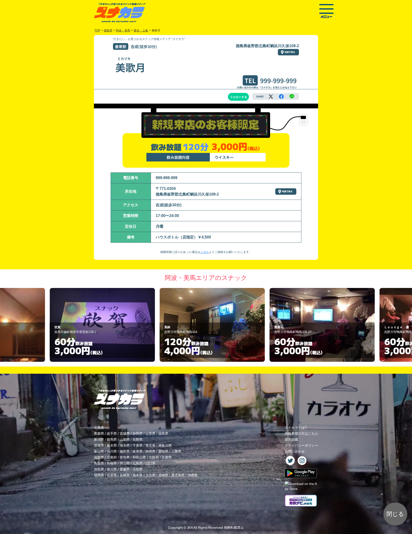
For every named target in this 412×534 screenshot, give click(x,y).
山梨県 (125, 439)
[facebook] (281, 96)
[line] (291, 96)
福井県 (125, 451)
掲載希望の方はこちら (301, 433)
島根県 (112, 463)
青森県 (99, 433)
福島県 (163, 433)
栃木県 (112, 445)
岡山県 (125, 463)
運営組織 (291, 439)
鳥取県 (99, 463)
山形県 (150, 433)
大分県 (150, 475)
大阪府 (154, 457)
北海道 (99, 427)
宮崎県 (163, 475)
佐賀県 (112, 475)
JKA (190, 527)
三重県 (176, 451)
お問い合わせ (295, 451)
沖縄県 (192, 475)
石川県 (112, 451)
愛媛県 (125, 469)
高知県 (138, 469)
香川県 (112, 469)
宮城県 (125, 433)
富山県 (99, 451)
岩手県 (112, 433)
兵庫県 (167, 457)
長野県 (138, 439)
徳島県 (99, 469)
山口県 (150, 463)
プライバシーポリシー (301, 445)
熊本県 (138, 475)
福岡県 (99, 475)
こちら (204, 252)
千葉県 (138, 445)
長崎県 (125, 475)
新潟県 (99, 439)
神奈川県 (165, 445)
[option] (96, 325)
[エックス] (271, 96)
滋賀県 (99, 457)
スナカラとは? (296, 427)
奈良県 (125, 457)
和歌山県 (139, 457)
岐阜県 (138, 451)
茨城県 (99, 445)
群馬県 (112, 439)
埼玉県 (125, 445)
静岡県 (150, 451)
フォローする (238, 97)
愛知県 (163, 451)
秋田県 (138, 433)
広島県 (138, 463)
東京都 (150, 445)
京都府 (112, 457)
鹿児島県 (178, 475)
